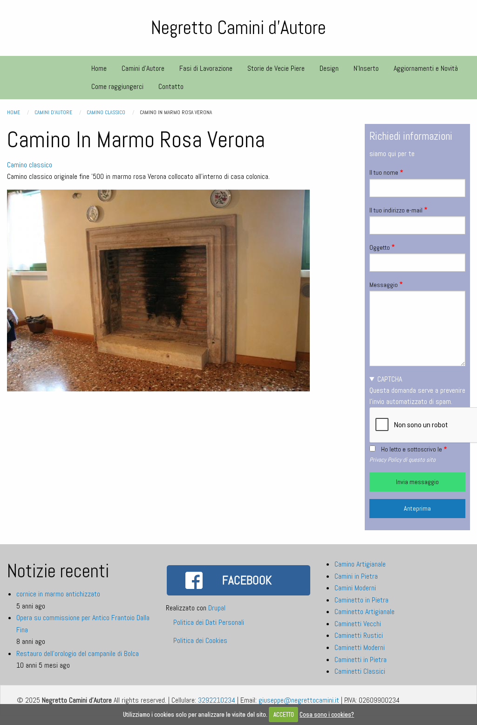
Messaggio (383, 284)
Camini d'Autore (53, 112)
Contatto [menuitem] (171, 86)
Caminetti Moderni (359, 647)
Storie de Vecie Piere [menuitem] (276, 68)
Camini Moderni (355, 588)
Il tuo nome (383, 172)
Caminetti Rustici (358, 635)
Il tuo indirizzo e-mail (395, 210)
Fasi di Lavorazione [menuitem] (205, 68)
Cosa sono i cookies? (327, 714)
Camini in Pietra (356, 576)
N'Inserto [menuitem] (366, 68)
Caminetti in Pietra (360, 659)
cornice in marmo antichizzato (58, 594)
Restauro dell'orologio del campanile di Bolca (77, 653)
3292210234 (216, 700)
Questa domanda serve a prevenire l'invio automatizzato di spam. (417, 390)
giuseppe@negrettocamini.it (299, 700)
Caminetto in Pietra (361, 600)
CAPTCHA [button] (389, 379)
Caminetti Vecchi (357, 624)
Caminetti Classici (359, 671)
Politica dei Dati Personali (208, 622)
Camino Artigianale (360, 564)
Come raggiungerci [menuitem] (117, 86)
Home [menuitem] (99, 68)
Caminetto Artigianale (364, 611)
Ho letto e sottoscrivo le (411, 449)
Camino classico (106, 112)
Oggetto (379, 247)
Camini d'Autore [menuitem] (143, 68)
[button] (158, 290)
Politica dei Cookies (200, 640)
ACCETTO (283, 714)
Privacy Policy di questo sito (402, 460)
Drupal (216, 608)
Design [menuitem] (329, 68)
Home (13, 112)
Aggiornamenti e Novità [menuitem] (426, 68)
